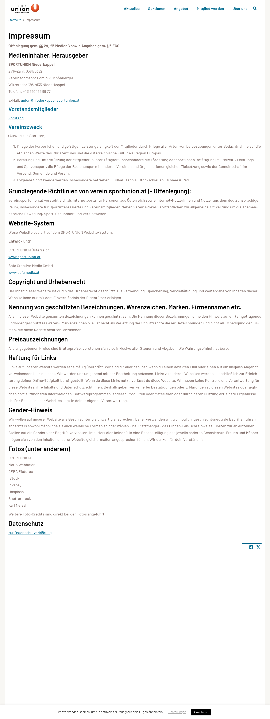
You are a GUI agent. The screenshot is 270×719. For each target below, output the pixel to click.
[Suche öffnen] (254, 8)
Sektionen (156, 8)
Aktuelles (132, 8)
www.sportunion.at (24, 256)
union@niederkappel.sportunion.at (50, 100)
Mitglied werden (210, 8)
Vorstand (16, 118)
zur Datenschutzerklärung (30, 532)
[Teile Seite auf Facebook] (251, 547)
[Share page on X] (258, 547)
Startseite (14, 20)
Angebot (181, 8)
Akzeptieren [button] (201, 712)
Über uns (239, 8)
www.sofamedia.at (23, 272)
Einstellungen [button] (177, 712)
